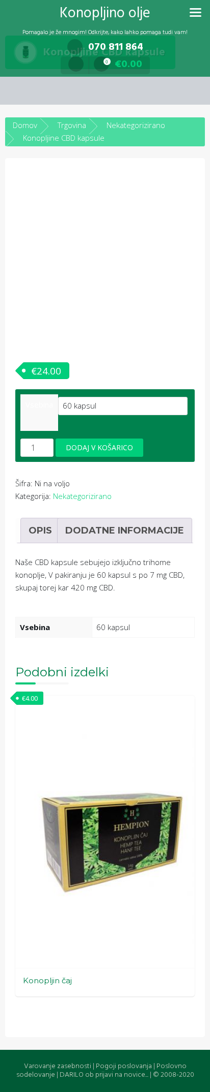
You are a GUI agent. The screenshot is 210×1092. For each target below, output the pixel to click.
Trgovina (72, 125)
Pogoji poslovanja (124, 1066)
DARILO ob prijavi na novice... (104, 1075)
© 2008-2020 (173, 1075)
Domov (25, 125)
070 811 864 (115, 47)
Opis (40, 530)
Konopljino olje (105, 13)
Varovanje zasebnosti (57, 1066)
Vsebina (39, 404)
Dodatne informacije (124, 530)
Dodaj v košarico (99, 447)
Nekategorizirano (136, 125)
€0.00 (124, 64)
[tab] (40, 530)
